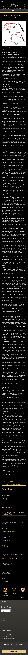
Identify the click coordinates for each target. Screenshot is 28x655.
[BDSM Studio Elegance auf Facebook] (1, 607)
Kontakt (2, 618)
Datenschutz (3, 623)
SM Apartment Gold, (6, 632)
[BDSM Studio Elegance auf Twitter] (4, 607)
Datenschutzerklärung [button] (7, 648)
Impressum (3, 620)
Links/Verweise (4, 603)
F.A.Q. (2, 625)
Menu (14, 11)
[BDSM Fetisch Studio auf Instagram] (7, 607)
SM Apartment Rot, (6, 634)
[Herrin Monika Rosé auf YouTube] (10, 607)
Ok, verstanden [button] (14, 651)
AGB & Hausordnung (5, 622)
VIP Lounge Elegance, (6, 636)
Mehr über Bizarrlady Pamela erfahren (14, 484)
